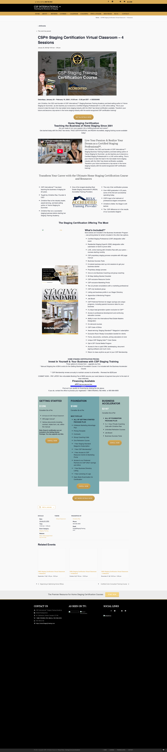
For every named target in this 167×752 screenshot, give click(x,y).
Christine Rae (76, 519)
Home (97, 17)
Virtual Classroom (61, 519)
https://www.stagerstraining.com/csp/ (46, 536)
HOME (105, 750)
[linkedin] (113, 1)
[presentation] (52, 558)
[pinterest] (121, 1)
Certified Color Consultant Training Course (114, 584)
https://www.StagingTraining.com (45, 623)
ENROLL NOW (52, 441)
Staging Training (43, 531)
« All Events (42, 26)
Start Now (112, 594)
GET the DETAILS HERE (83, 117)
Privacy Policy (61, 750)
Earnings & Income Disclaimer (72, 750)
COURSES (111, 750)
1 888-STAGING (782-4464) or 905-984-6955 (49, 618)
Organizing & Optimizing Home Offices (52, 584)
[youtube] (125, 1)
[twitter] (116, 1)
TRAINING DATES (121, 750)
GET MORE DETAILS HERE (83, 498)
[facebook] (109, 1)
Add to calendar (47, 507)
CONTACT (130, 750)
